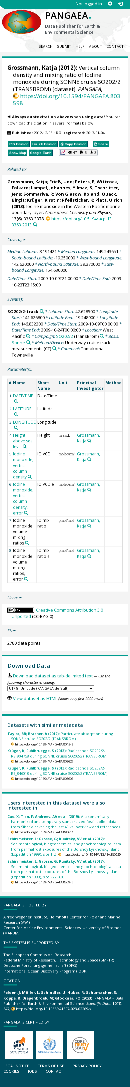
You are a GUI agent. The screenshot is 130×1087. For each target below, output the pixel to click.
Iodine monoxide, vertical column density (23, 465)
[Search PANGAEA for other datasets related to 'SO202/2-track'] (42, 311)
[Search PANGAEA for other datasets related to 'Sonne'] (28, 342)
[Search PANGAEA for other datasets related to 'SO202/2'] (102, 336)
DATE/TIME (23, 396)
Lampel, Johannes (50, 188)
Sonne (18, 343)
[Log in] (120, 3)
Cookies (11, 1071)
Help (80, 46)
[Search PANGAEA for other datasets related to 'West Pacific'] (28, 336)
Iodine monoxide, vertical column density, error (23, 498)
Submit (64, 46)
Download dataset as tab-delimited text (52, 676)
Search (46, 46)
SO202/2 (64, 336)
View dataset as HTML (35, 698)
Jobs (32, 1071)
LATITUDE (22, 409)
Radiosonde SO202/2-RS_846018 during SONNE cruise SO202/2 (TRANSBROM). (57, 771)
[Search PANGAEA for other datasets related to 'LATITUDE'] (16, 414)
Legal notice (16, 1065)
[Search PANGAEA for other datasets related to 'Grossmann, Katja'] (89, 441)
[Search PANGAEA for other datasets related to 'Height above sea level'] (25, 446)
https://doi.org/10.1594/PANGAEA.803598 (66, 99)
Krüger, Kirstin (43, 200)
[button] (78, 152)
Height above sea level (23, 440)
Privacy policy (87, 1065)
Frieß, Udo (61, 182)
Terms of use (51, 1065)
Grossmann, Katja (32, 67)
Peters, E (84, 182)
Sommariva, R (38, 194)
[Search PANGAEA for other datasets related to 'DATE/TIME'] (16, 401)
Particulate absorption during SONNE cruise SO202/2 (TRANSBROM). (60, 736)
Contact (115, 46)
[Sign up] (110, 3)
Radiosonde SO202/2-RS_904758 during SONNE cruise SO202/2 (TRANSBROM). (57, 753)
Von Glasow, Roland (77, 194)
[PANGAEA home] (21, 16)
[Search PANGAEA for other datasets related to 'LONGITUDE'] (16, 428)
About (95, 46)
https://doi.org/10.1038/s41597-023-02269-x (53, 1008)
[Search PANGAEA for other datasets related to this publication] (35, 224)
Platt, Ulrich (108, 200)
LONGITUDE (24, 422)
